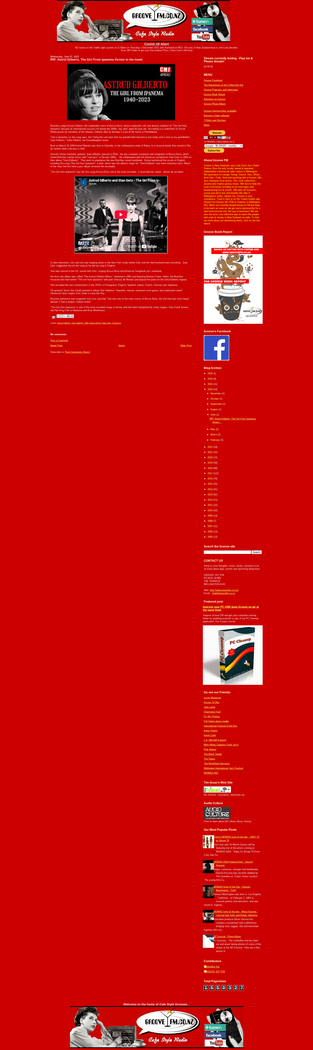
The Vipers (209, 758)
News (207, 125)
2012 (210, 499)
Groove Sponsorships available (220, 111)
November (216, 393)
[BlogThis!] (62, 316)
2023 (210, 389)
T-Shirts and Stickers (215, 120)
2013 (210, 494)
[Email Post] (53, 317)
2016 (210, 478)
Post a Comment (59, 340)
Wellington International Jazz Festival (223, 768)
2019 (210, 462)
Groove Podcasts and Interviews (221, 89)
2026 (210, 373)
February (215, 440)
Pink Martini (210, 749)
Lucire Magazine (212, 697)
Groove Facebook (213, 80)
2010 (210, 510)
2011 (210, 505)
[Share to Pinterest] (72, 316)
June (213, 414)
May (213, 429)
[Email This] (58, 316)
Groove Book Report (214, 94)
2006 (210, 531)
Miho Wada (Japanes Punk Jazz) (221, 744)
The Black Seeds (213, 754)
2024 (210, 384)
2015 (210, 484)
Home (121, 345)
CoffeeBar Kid (212, 966)
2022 (210, 447)
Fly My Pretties (212, 716)
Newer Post (56, 345)
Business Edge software (216, 115)
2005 (210, 536)
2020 (210, 457)
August (214, 409)
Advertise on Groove (214, 99)
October (215, 398)
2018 (210, 468)
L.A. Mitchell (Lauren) (215, 740)
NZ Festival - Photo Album (227, 936)
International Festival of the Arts (220, 726)
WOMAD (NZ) (211, 773)
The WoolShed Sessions (217, 763)
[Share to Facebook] (68, 316)
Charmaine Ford (212, 711)
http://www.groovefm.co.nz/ (224, 590)
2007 (210, 526)
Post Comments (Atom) (77, 352)
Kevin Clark (210, 735)
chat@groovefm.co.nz (223, 593)
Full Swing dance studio (216, 721)
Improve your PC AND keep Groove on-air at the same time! (231, 608)
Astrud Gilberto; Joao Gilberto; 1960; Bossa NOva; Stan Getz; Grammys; (89, 323)
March (214, 434)
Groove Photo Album (215, 104)
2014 (210, 489)
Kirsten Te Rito (211, 702)
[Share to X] (65, 316)
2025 (210, 378)
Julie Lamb (209, 707)
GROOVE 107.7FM (215, 971)
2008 (210, 521)
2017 (210, 473)
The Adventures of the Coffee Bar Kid (223, 85)
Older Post (186, 345)
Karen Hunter (211, 730)
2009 (210, 515)
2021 (210, 452)
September (216, 404)
